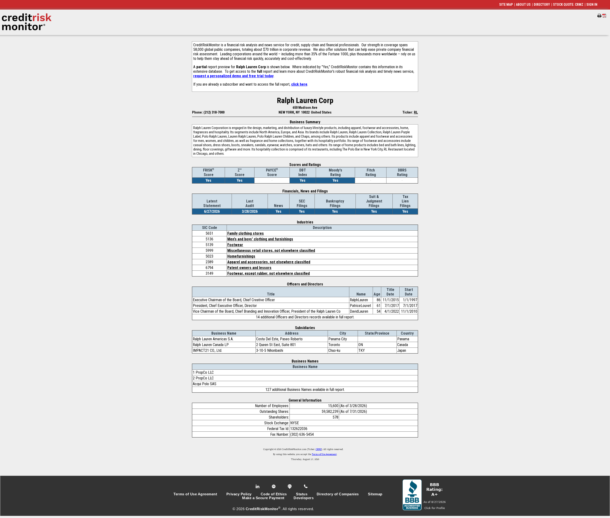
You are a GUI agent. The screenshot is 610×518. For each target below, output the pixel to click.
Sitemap (375, 494)
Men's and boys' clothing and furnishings (260, 239)
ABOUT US (523, 4)
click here (299, 84)
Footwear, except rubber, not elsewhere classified (268, 273)
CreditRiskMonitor (262, 509)
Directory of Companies (338, 494)
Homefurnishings (241, 256)
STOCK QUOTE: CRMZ (568, 4)
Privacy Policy (239, 494)
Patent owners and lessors (249, 267)
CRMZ (319, 449)
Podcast (290, 486)
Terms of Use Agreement (324, 454)
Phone (306, 486)
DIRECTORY (542, 4)
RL (416, 112)
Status (301, 494)
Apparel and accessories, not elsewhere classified (268, 262)
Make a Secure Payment (263, 498)
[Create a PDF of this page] (604, 16)
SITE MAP (506, 4)
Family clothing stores (245, 233)
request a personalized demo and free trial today (233, 76)
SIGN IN (591, 4)
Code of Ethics (274, 494)
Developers (304, 498)
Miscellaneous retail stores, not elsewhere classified (271, 250)
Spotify (274, 486)
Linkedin (258, 486)
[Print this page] (599, 16)
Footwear (235, 245)
